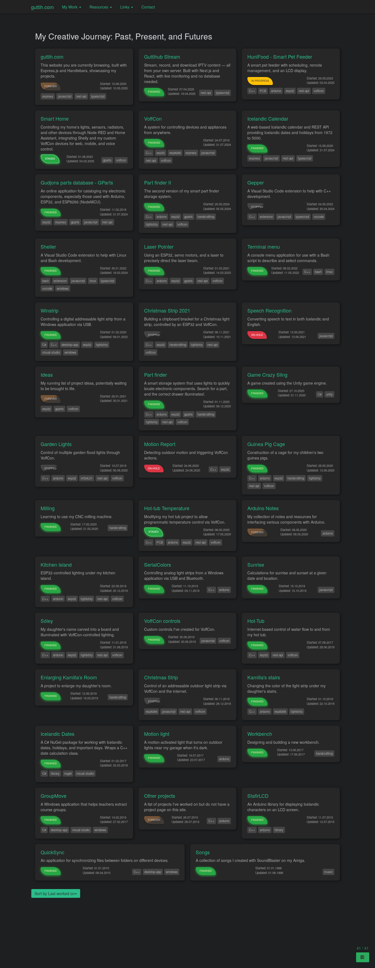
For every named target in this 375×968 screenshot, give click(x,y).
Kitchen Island (56, 564)
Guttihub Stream (162, 56)
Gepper (255, 182)
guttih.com (42, 6)
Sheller (48, 246)
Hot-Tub (255, 620)
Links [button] (125, 7)
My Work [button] (70, 7)
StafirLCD (257, 795)
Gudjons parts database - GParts (77, 182)
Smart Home (55, 118)
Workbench (259, 733)
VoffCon (153, 118)
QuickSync (52, 852)
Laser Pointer (158, 246)
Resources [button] (99, 7)
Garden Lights (56, 443)
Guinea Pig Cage (266, 443)
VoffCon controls (162, 620)
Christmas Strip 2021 (167, 310)
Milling (48, 508)
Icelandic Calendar (267, 118)
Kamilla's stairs (263, 677)
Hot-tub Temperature (166, 508)
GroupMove (53, 795)
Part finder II (157, 182)
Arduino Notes (263, 508)
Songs (203, 852)
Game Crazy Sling (267, 374)
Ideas (47, 374)
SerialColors (157, 564)
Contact (148, 7)
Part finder (155, 374)
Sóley (47, 620)
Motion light (156, 733)
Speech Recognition (269, 310)
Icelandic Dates (57, 733)
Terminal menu (263, 246)
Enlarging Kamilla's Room (69, 677)
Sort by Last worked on (55, 893)
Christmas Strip (161, 677)
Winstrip (49, 310)
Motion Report (159, 443)
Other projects (159, 795)
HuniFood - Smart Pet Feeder (279, 56)
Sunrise (255, 564)
